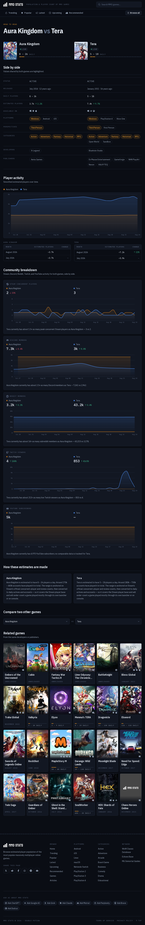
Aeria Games (36, 159)
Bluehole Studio (96, 150)
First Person (109, 127)
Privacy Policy (125, 921)
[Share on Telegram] (30, 870)
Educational (103, 880)
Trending (12, 13)
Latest (42, 13)
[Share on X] (5, 870)
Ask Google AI (33, 903)
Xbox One (121, 119)
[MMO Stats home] (13, 5)
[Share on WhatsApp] (24, 870)
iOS (55, 119)
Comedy (101, 871)
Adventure (45, 136)
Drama (101, 876)
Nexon (91, 164)
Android (46, 119)
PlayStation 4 (107, 119)
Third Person (36, 127)
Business (102, 867)
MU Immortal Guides (131, 861)
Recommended (76, 13)
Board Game (103, 862)
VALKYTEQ (103, 164)
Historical (69, 136)
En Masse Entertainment (99, 159)
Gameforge (119, 159)
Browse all (135, 13)
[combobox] (37, 621)
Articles (53, 880)
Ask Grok (51, 903)
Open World (94, 141)
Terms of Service (105, 921)
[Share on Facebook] (18, 870)
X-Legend (35, 150)
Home (52, 848)
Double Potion (32, 921)
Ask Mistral (85, 903)
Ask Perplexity (103, 903)
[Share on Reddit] (12, 870)
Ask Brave (121, 903)
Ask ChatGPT (14, 903)
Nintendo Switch (81, 867)
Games (53, 876)
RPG (79, 136)
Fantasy (57, 136)
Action (34, 136)
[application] (72, 215)
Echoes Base (127, 856)
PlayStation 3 (80, 876)
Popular (28, 13)
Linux (76, 858)
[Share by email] (37, 870)
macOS (77, 862)
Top (140, 921)
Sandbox (107, 141)
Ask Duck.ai (13, 908)
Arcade (101, 858)
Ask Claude (67, 903)
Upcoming (57, 13)
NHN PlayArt (134, 159)
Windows (35, 119)
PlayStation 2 (80, 871)
